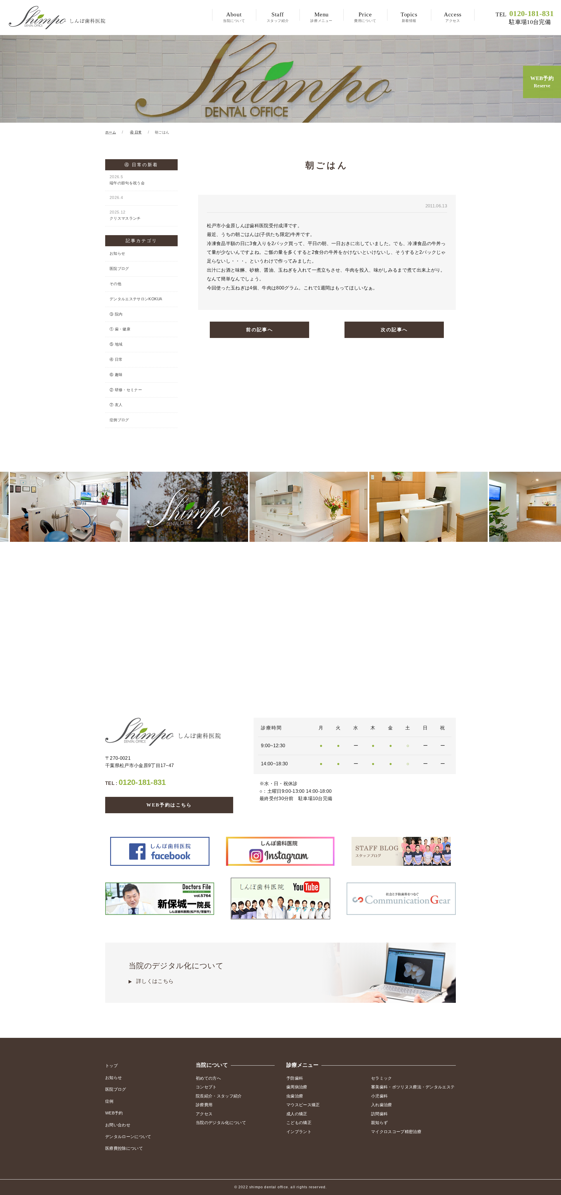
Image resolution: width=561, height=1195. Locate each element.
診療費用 (204, 1104)
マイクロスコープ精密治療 (396, 1131)
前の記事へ (259, 329)
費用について (365, 17)
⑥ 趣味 (116, 374)
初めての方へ (208, 1078)
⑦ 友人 (116, 405)
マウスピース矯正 (303, 1104)
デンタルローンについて (128, 1136)
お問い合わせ (117, 1125)
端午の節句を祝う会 (127, 179)
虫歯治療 (294, 1096)
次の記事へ (394, 329)
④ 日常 (116, 359)
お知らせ (117, 253)
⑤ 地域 (116, 344)
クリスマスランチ (125, 215)
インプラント (298, 1131)
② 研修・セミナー (126, 390)
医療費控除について (124, 1148)
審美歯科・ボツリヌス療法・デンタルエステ (413, 1087)
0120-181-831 (525, 17)
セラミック (381, 1078)
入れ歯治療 (381, 1104)
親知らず (379, 1122)
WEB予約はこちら (169, 804)
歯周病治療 (296, 1087)
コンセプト (206, 1087)
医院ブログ (119, 268)
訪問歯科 (379, 1113)
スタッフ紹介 (278, 17)
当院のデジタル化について (176, 973)
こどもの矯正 (298, 1122)
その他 (115, 284)
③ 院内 (116, 314)
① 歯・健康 (120, 329)
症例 (109, 1101)
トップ (111, 1065)
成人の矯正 (296, 1113)
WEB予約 (542, 81)
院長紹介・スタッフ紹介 (219, 1096)
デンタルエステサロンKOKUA (136, 299)
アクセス (453, 17)
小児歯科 (379, 1096)
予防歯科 (294, 1078)
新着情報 (409, 17)
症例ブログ (119, 420)
